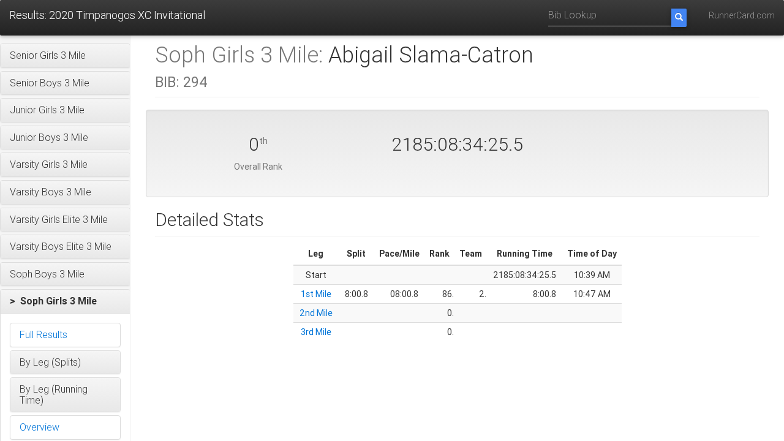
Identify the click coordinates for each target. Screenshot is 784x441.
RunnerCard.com (742, 15)
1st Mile (316, 294)
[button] (65, 55)
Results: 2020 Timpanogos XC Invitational (107, 15)
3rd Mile (316, 331)
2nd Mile (316, 312)
